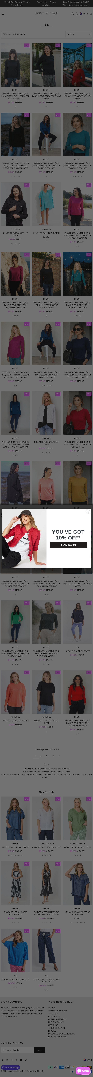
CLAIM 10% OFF (68, 544)
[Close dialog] (88, 512)
